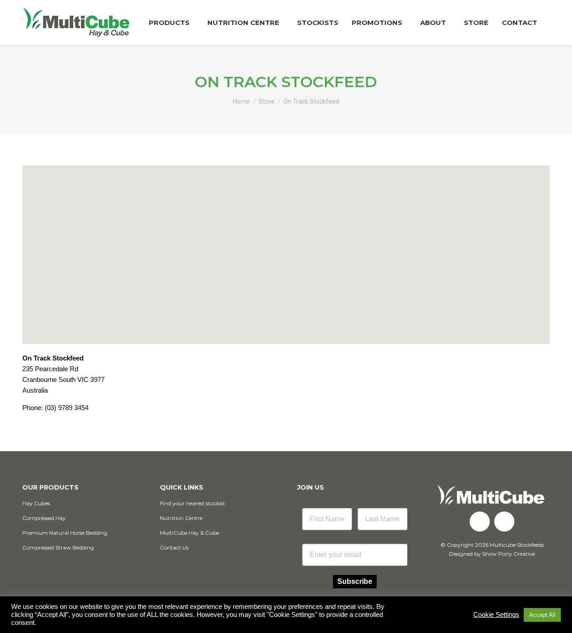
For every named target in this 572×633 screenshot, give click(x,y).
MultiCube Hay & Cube (189, 532)
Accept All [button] (542, 615)
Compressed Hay (44, 518)
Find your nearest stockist (192, 503)
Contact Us (174, 547)
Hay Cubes (36, 503)
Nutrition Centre (181, 518)
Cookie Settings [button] (496, 614)
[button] (286, 247)
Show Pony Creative (508, 553)
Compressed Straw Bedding (58, 547)
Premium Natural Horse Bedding (64, 532)
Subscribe (354, 581)
